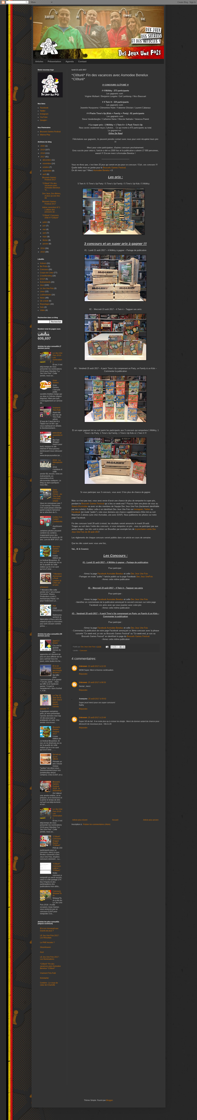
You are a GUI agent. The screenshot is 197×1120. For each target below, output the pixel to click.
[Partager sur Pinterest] (123, 647)
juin (44, 226)
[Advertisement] (115, 795)
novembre (47, 163)
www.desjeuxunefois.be (57, 435)
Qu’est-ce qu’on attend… (57, 756)
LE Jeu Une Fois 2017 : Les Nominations (50, 958)
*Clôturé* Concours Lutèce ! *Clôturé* (57, 867)
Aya (54, 606)
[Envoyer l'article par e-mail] (107, 647)
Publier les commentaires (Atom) (96, 824)
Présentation (54, 61)
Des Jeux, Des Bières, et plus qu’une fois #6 (51, 195)
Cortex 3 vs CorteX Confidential (57, 520)
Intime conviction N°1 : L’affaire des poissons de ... (51, 209)
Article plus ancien (151, 820)
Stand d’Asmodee (79, 506)
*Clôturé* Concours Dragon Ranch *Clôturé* (57, 841)
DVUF (42, 279)
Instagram (138, 509)
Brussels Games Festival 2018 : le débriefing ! (57, 786)
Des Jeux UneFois (144, 576)
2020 (42, 146)
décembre (47, 160)
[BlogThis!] (115, 647)
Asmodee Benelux (101, 170)
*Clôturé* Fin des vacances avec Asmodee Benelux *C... (51, 186)
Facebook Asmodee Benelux (110, 573)
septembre (47, 171)
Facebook (76, 512)
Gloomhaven (45, 947)
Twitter (147, 509)
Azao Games (56, 381)
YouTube (44, 117)
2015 (42, 252)
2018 (42, 153)
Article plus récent (79, 820)
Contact (82, 61)
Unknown (83, 666)
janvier (46, 244)
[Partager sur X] (117, 647)
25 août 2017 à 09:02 (97, 699)
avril (45, 233)
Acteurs (43, 263)
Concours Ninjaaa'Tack (57, 893)
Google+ (43, 120)
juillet (45, 222)
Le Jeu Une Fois (47, 288)
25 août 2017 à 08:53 (97, 682)
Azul (42, 952)
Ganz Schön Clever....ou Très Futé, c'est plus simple (57, 495)
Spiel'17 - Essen (56, 642)
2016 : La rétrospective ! (57, 462)
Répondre (83, 674)
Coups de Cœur (46, 273)
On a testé (44, 301)
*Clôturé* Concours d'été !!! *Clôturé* (50, 216)
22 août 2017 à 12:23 (97, 666)
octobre (46, 167)
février (45, 240)
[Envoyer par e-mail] (112, 647)
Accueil (115, 820)
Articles (39, 61)
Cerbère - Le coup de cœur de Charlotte (49, 984)
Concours (83, 650)
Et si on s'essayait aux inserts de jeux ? (57, 669)
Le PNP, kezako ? (47, 942)
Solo (42, 307)
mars (45, 237)
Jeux (42, 285)
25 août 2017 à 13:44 (97, 717)
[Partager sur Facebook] (120, 647)
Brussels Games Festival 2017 (49, 178)
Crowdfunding (46, 276)
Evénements (45, 282)
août (45, 174)
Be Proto (43, 266)
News (42, 298)
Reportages (45, 304)
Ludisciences (45, 295)
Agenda (70, 61)
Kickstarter (44, 978)
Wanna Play (45, 135)
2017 (42, 157)
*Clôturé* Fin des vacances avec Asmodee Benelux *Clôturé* (50, 966)
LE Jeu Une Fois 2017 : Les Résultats (50, 936)
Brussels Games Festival (114, 167)
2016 (42, 248)
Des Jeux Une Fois (139, 573)
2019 (42, 150)
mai (44, 229)
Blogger (109, 1100)
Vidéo (42, 310)
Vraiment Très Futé (56, 409)
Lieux (42, 291)
